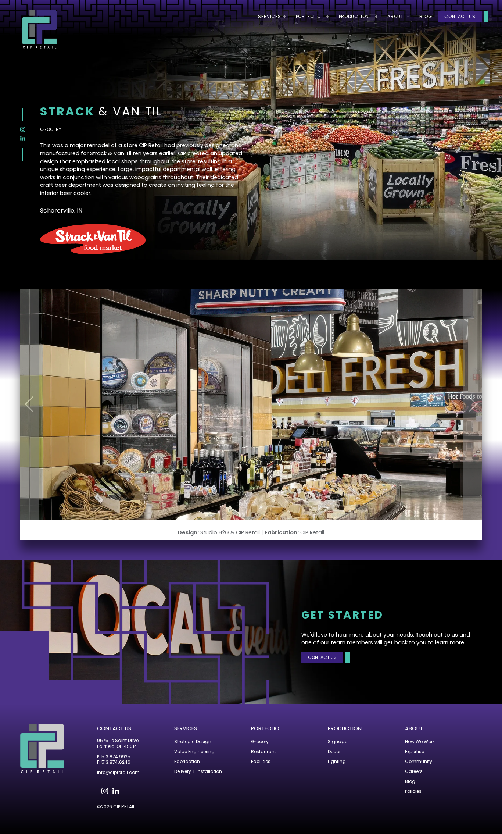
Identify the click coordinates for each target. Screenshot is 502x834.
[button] (472, 404)
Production (345, 728)
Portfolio (265, 728)
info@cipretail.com (118, 773)
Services (185, 728)
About (414, 728)
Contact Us (459, 16)
